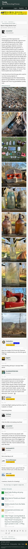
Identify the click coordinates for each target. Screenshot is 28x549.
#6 (25, 419)
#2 (25, 347)
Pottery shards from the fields (15, 504)
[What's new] (26, 8)
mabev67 (6, 511)
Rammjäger (7, 499)
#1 (25, 36)
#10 (25, 478)
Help (19, 544)
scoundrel (4, 27)
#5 (25, 402)
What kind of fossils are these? (15, 498)
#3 (25, 363)
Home (23, 544)
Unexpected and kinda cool (14, 510)
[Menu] (2, 8)
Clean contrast (6, 542)
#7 (25, 431)
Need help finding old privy (14, 492)
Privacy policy (13, 544)
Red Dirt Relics (7, 493)
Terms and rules (5, 544)
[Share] (24, 36)
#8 (25, 453)
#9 (25, 465)
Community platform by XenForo (10, 546)
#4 (25, 376)
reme (6, 525)
